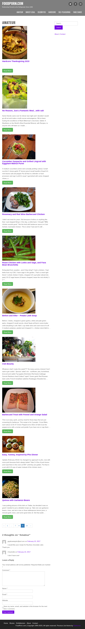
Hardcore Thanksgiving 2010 (15, 61)
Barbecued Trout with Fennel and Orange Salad (24, 415)
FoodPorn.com (12, 3)
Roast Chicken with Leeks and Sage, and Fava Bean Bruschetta (24, 264)
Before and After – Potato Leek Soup (19, 315)
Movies (12, 623)
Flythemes (77, 625)
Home (6, 623)
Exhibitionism (20, 623)
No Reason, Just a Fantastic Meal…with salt (23, 111)
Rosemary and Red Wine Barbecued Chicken (23, 214)
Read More (8, 71)
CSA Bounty (8, 364)
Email (4, 594)
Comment (6, 570)
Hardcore (52, 12)
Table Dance (77, 12)
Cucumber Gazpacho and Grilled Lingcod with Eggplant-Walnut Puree (24, 162)
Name (4, 588)
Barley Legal (30, 12)
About (57, 34)
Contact (62, 34)
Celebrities (42, 12)
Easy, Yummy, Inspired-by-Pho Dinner (20, 455)
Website (5, 600)
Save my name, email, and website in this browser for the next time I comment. (25, 607)
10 (27, 526)
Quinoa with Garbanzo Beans (16, 500)
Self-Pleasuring (64, 12)
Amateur (20, 12)
